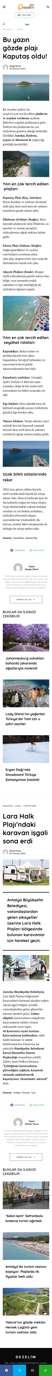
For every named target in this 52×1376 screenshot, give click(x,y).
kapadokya (18, 538)
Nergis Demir (15, 66)
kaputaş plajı (31, 538)
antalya (17, 1092)
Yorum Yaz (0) (24, 599)
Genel (20, 29)
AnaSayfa (8, 806)
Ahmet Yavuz (15, 851)
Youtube (26, 15)
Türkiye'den (29, 806)
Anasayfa (7, 29)
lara (33, 1092)
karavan (26, 1092)
